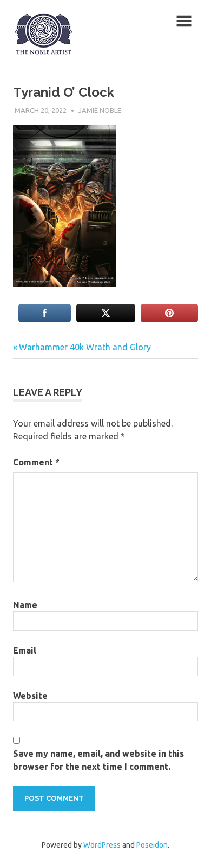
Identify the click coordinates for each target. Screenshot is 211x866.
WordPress (102, 845)
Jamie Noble (99, 110)
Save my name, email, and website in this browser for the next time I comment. (98, 760)
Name (25, 605)
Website (30, 696)
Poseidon (152, 845)
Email (24, 650)
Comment (36, 462)
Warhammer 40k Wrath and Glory (84, 347)
